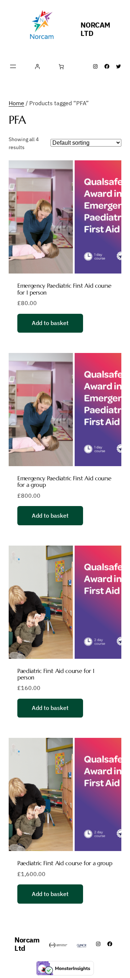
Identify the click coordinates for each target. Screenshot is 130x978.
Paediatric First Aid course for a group (64, 863)
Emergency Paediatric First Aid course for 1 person (64, 289)
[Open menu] (13, 66)
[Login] (37, 66)
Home (16, 103)
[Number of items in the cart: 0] (61, 66)
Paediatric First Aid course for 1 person (55, 674)
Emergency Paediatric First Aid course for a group (64, 481)
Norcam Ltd (95, 29)
